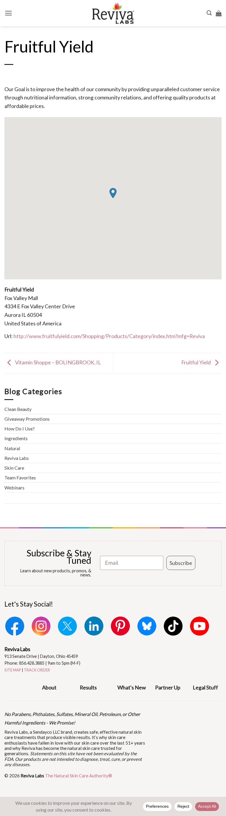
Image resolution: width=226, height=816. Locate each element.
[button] (8, 13)
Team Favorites (20, 477)
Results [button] (88, 687)
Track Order (37, 670)
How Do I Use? (19, 428)
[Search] (209, 13)
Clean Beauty (17, 409)
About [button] (49, 687)
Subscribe (181, 563)
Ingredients (16, 438)
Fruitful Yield (196, 362)
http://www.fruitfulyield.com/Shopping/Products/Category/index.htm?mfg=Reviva (109, 336)
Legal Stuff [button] (205, 687)
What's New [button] (131, 687)
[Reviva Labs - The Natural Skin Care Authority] (113, 13)
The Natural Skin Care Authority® (78, 775)
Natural (12, 448)
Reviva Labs (16, 458)
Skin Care (14, 468)
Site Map (12, 670)
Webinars (14, 487)
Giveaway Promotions (27, 419)
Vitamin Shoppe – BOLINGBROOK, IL (57, 362)
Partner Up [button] (167, 687)
